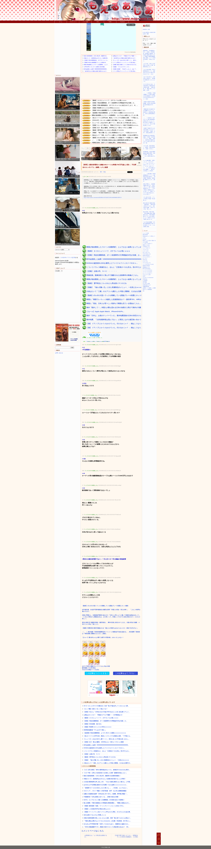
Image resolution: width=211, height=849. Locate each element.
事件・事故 (103, 172)
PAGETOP (158, 843)
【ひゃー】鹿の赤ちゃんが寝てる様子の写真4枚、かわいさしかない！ (103, 637)
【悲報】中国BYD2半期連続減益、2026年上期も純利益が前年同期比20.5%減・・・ (149, 104)
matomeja (145, 279)
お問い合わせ (59, 353)
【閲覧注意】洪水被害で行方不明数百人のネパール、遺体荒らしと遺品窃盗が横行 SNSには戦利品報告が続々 (149, 112)
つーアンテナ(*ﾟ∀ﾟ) (147, 271)
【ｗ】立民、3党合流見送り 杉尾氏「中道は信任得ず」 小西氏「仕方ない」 (149, 147)
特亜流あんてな (146, 267)
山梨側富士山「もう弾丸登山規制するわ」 (95, 836)
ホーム (60, 21)
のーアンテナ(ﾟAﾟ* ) (147, 273)
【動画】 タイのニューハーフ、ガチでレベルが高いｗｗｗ (108, 251)
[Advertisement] (67, 49)
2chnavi (144, 239)
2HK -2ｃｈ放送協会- (147, 289)
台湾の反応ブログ (147, 285)
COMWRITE (158, 834)
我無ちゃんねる (146, 245)
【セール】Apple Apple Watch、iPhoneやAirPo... (105, 311)
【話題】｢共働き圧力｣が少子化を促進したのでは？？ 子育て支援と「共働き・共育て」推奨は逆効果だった (149, 130)
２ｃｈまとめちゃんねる (148, 264)
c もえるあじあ (105, 847)
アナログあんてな (147, 262)
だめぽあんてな (146, 246)
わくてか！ (145, 258)
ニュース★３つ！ (147, 248)
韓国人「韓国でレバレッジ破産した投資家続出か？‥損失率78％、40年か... (113, 299)
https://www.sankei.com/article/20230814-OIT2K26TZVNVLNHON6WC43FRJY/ (103, 197)
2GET (144, 276)
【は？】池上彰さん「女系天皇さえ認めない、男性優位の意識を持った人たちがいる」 (149, 79)
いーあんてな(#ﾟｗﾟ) (147, 243)
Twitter (110, 21)
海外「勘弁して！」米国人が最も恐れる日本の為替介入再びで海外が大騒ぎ (113, 307)
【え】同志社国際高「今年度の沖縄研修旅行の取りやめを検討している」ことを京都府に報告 (149, 224)
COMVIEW (158, 839)
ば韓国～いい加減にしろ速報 (149, 288)
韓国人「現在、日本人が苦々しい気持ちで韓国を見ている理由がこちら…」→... (113, 303)
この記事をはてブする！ (125, 673)
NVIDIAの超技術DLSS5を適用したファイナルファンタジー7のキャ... (112, 263)
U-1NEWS (145, 280)
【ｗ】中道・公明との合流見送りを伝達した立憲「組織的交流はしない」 (149, 65)
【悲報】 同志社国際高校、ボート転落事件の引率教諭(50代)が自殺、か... (113, 255)
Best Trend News (146, 268)
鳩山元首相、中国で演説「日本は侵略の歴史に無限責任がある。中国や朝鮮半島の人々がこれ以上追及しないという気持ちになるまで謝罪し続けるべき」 (149, 215)
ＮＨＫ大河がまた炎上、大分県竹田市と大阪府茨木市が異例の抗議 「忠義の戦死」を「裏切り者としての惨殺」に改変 (149, 87)
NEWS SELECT (146, 255)
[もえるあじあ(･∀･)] (105, 10)
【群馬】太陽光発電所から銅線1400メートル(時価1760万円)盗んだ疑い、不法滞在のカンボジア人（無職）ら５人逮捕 (109, 166)
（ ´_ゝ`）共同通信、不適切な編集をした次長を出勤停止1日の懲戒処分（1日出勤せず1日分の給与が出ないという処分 (149, 96)
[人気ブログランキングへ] (146, 26)
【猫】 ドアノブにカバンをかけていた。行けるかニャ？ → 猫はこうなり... (113, 323)
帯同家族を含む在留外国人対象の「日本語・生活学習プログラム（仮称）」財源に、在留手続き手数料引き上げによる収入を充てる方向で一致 (149, 139)
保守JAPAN (145, 234)
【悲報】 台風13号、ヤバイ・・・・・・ (102, 271)
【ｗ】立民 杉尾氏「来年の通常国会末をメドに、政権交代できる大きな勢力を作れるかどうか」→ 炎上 (149, 72)
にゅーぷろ (145, 261)
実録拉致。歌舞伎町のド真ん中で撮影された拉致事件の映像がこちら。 (113, 275)
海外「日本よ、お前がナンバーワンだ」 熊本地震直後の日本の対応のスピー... (113, 315)
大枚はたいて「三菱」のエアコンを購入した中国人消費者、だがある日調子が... (113, 291)
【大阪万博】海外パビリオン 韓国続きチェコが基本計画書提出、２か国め (126, 836)
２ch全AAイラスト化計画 (67, 257)
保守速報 (145, 282)
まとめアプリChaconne (148, 277)
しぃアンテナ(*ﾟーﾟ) (147, 270)
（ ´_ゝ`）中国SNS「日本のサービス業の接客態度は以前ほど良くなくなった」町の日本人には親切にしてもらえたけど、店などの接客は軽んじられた (149, 121)
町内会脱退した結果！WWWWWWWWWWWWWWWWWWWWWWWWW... (113, 259)
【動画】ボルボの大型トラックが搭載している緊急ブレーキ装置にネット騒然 (113, 295)
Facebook (122, 21)
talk (143, 290)
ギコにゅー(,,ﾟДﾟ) (147, 274)
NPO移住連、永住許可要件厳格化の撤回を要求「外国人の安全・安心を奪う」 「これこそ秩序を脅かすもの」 (111, 610)
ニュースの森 (146, 233)
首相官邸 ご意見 (146, 29)
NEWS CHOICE (146, 265)
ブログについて (73, 21)
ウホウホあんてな (147, 253)
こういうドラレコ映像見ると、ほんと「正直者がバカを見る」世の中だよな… (113, 267)
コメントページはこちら (92, 831)
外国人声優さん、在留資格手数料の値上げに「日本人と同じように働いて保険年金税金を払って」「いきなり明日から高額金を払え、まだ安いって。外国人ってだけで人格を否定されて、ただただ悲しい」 (111, 616)
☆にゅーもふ (146, 249)
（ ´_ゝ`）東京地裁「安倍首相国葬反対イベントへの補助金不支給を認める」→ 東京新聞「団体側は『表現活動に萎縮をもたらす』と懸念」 (111, 632)
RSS (98, 21)
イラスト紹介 (85, 21)
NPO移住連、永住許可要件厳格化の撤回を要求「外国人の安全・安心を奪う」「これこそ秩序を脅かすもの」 (149, 154)
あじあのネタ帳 (146, 283)
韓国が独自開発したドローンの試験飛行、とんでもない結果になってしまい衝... (113, 247)
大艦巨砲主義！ (146, 286)
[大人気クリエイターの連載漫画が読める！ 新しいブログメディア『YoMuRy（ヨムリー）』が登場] (92, 337)
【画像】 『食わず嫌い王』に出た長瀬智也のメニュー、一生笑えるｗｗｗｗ (113, 287)
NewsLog (145, 259)
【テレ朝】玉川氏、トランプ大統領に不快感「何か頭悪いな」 (149, 199)
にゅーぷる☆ (146, 251)
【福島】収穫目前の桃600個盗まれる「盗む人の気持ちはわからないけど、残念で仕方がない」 (110, 628)
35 (139, 163)
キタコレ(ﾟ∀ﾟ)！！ (147, 256)
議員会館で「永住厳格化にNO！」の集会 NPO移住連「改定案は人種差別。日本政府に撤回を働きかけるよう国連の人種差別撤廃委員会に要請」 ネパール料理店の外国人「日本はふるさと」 (149, 55)
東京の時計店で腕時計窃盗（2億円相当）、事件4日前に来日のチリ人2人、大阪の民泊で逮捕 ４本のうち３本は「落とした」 (111, 623)
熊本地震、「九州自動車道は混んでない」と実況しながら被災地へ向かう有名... (113, 319)
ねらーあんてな (146, 252)
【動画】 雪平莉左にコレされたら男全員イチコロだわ (107, 283)
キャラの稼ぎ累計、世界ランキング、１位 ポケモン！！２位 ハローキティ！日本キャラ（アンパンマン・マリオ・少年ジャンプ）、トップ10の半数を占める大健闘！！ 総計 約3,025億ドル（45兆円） (149, 165)
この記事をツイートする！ (97, 673)
